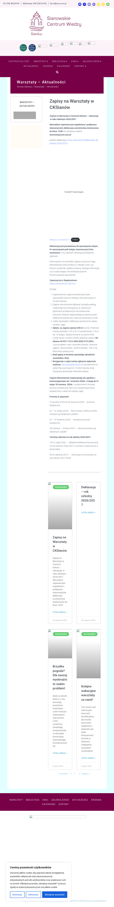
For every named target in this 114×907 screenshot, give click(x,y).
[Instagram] (84, 4)
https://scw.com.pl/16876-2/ (63, 283)
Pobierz (75, 240)
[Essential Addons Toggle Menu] (39, 115)
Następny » (85, 773)
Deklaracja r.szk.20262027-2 (60, 240)
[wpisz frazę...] (57, 72)
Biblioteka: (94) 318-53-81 (35, 3)
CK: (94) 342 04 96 (11, 3)
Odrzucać (33, 894)
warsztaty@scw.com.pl (72, 364)
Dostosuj (17, 894)
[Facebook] (79, 4)
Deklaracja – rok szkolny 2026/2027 (88, 496)
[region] (38, 882)
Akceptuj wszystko (55, 894)
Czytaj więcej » (60, 612)
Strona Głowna (24, 86)
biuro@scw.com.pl (58, 3)
